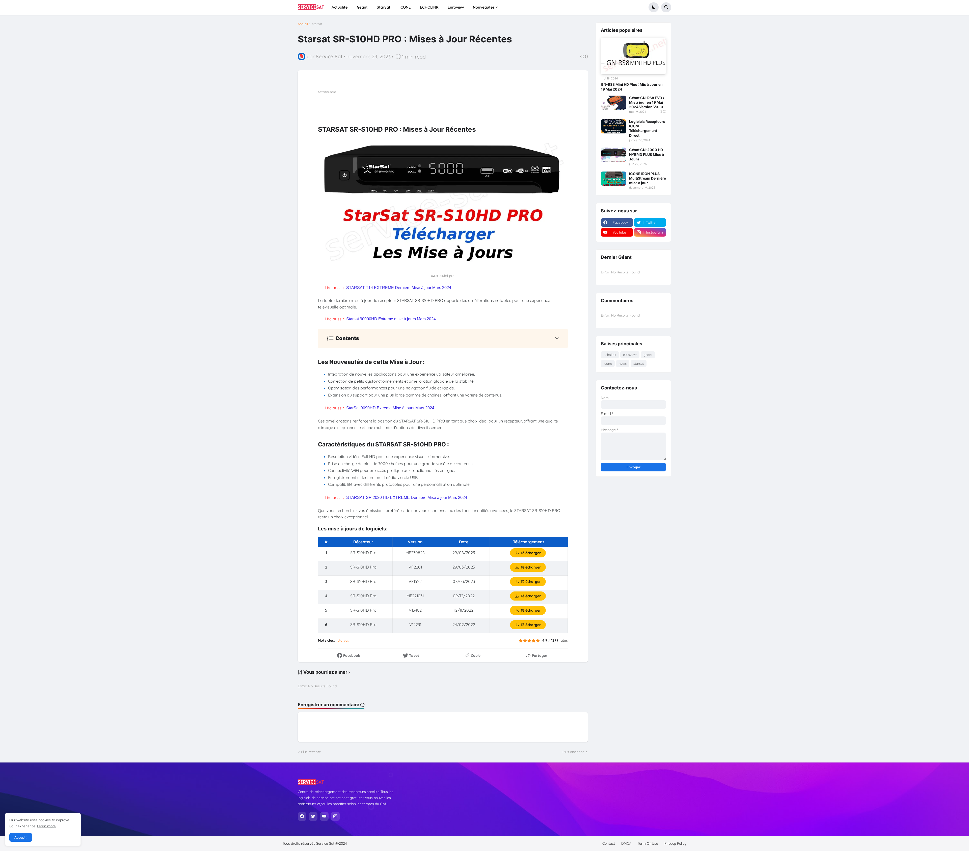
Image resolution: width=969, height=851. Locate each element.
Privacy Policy (675, 843)
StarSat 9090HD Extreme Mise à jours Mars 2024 (390, 408)
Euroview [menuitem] (456, 7)
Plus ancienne (573, 752)
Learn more (46, 826)
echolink (610, 355)
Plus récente (311, 752)
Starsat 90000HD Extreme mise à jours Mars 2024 (391, 319)
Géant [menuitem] (362, 7)
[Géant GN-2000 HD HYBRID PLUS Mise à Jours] (613, 155)
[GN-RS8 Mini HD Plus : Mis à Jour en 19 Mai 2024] (633, 56)
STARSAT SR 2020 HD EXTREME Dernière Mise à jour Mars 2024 (406, 497)
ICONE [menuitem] (405, 7)
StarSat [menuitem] (383, 7)
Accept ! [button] (20, 837)
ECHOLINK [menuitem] (429, 7)
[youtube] (324, 816)
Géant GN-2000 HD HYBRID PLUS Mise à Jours (646, 154)
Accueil (303, 23)
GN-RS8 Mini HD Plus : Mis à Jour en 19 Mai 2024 (632, 86)
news (623, 363)
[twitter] (313, 816)
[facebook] (302, 816)
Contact (608, 843)
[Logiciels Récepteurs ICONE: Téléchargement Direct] (613, 126)
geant (647, 355)
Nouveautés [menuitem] (484, 7)
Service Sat (325, 843)
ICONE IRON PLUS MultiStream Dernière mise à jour (647, 178)
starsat (317, 23)
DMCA (626, 843)
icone (608, 363)
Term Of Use (648, 843)
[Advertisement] (410, 106)
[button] (654, 7)
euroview (630, 355)
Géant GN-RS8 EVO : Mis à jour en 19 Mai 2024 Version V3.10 (646, 102)
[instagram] (335, 816)
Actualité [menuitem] (340, 7)
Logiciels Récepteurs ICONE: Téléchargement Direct (647, 128)
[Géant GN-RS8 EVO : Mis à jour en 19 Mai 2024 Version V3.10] (613, 103)
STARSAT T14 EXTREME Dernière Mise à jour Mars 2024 (398, 288)
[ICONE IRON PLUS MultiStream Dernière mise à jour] (613, 179)
